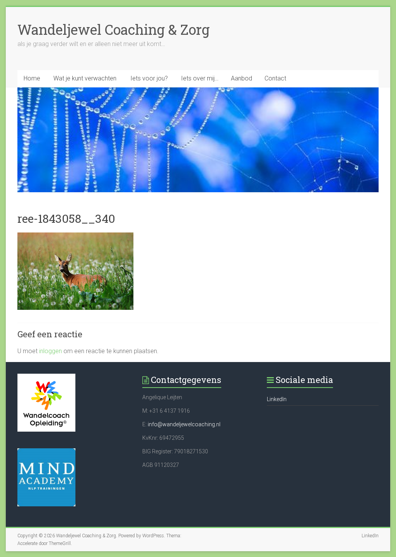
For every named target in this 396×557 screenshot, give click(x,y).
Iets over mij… (199, 78)
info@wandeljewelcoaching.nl (184, 424)
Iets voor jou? (149, 78)
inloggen (50, 351)
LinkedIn (277, 399)
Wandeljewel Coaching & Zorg (113, 29)
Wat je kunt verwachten (84, 78)
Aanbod (241, 78)
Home (32, 78)
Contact (275, 78)
